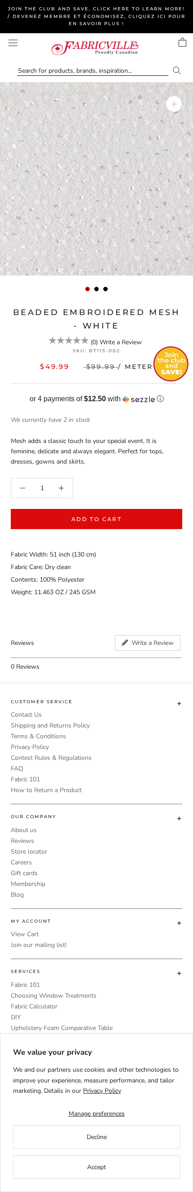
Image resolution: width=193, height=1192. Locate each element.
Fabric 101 (25, 779)
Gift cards (24, 873)
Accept (96, 1167)
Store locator (29, 851)
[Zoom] (174, 104)
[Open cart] (182, 42)
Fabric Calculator (34, 1006)
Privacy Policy (30, 747)
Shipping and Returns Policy (50, 725)
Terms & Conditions (38, 736)
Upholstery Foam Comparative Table (62, 1028)
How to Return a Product (46, 790)
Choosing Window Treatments (53, 995)
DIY (16, 1017)
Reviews (22, 841)
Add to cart (96, 519)
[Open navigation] (13, 42)
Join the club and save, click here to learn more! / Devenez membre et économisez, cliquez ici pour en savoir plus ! (96, 16)
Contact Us (26, 714)
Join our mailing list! (38, 945)
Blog (17, 894)
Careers (21, 862)
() (94, 342)
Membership (28, 884)
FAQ (17, 768)
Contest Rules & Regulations (51, 758)
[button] (96, 399)
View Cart (25, 934)
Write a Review (121, 342)
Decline (97, 1137)
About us (24, 830)
